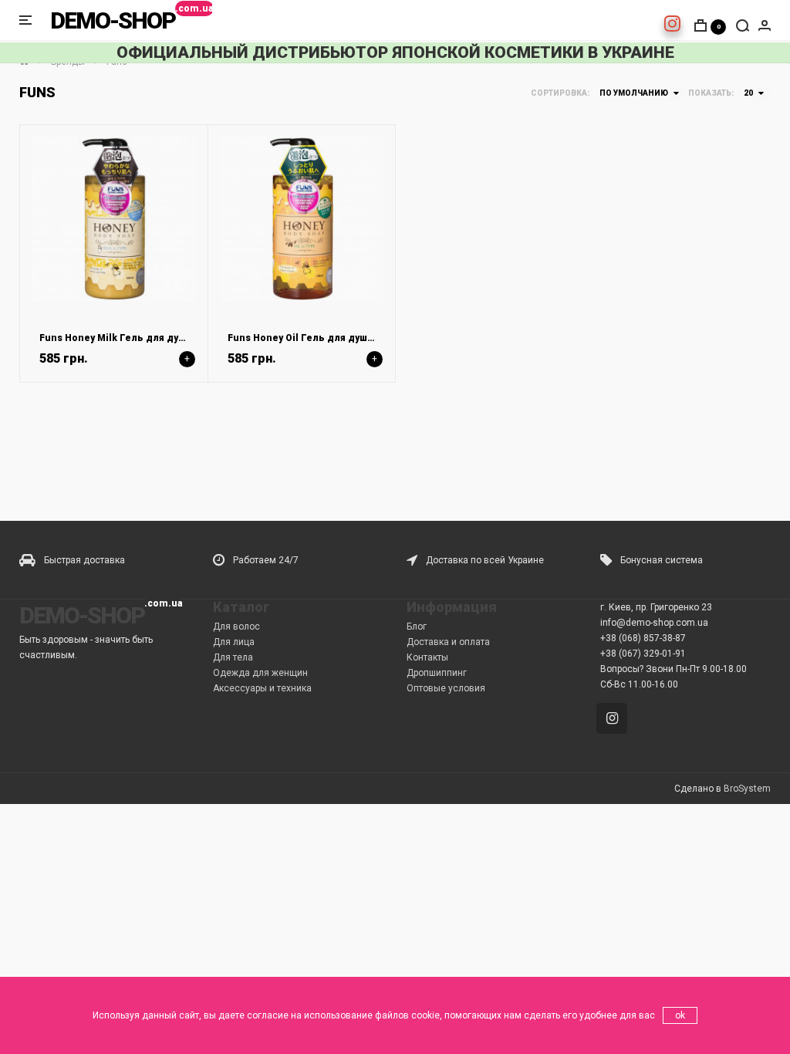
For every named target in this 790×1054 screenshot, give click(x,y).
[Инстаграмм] (614, 719)
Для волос (236, 626)
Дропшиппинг (437, 672)
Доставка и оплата (448, 642)
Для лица (234, 642)
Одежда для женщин (260, 672)
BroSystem (747, 788)
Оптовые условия (446, 688)
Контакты (427, 657)
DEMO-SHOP (112, 20)
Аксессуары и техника (262, 688)
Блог (417, 626)
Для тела (233, 657)
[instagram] (672, 27)
